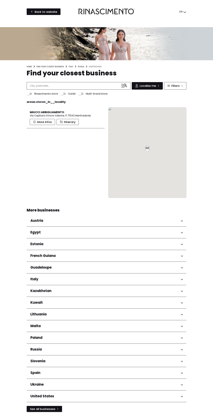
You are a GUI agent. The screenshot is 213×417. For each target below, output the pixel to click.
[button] (147, 149)
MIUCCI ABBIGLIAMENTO (47, 112)
